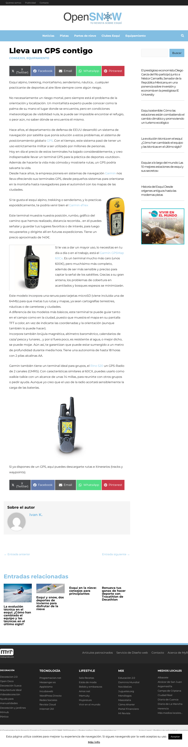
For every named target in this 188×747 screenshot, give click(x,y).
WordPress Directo (50, 695)
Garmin (110, 173)
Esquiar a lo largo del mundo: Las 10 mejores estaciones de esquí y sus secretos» (162, 166)
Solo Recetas (86, 677)
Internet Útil (46, 708)
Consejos (17, 58)
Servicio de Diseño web (132, 652)
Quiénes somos (13, 2)
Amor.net (84, 691)
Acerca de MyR (178, 652)
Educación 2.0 (126, 677)
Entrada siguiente (116, 554)
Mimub (4, 712)
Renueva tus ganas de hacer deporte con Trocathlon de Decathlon (114, 593)
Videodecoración (10, 694)
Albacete (163, 677)
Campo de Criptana (169, 690)
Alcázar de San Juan (170, 681)
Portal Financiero (128, 708)
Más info (94, 742)
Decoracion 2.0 (9, 676)
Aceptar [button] (175, 736)
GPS (50, 140)
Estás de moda (88, 682)
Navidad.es (125, 686)
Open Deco (7, 681)
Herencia (163, 708)
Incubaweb (46, 691)
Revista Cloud (47, 704)
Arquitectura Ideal (11, 689)
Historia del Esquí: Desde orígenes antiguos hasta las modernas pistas (158, 191)
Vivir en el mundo (89, 704)
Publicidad (30, 2)
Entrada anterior (17, 554)
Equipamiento (37, 58)
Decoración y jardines (13, 707)
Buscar (177, 53)
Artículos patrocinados (97, 652)
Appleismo (46, 686)
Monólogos (124, 695)
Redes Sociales (48, 700)
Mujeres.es (85, 700)
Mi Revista (124, 713)
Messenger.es (47, 682)
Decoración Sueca (10, 685)
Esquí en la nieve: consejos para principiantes (82, 590)
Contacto (44, 2)
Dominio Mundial (129, 682)
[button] (182, 36)
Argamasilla (165, 686)
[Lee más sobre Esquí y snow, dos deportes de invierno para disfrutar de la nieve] (50, 588)
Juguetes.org (126, 691)
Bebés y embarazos (90, 686)
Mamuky (84, 695)
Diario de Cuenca (168, 699)
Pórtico (4, 716)
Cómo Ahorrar (126, 704)
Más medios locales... (170, 712)
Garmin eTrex (78, 205)
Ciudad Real (165, 695)
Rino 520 (96, 366)
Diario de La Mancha (170, 703)
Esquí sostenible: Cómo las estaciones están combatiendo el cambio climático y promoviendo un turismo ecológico (162, 116)
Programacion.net (50, 677)
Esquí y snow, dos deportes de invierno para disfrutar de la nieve (50, 603)
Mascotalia (124, 700)
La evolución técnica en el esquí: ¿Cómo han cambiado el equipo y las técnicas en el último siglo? (17, 615)
